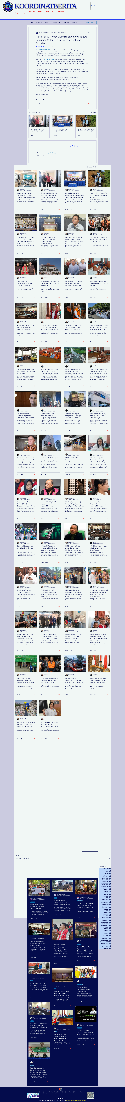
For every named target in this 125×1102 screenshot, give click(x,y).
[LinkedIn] (63, 1098)
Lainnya (74, 22)
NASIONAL (79, 1027)
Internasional (56, 22)
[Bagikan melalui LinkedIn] (43, 99)
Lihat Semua (93, 112)
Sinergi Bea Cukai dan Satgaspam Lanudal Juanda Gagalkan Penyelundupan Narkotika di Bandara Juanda (62, 129)
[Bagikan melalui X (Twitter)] (40, 99)
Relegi (47, 22)
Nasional (39, 22)
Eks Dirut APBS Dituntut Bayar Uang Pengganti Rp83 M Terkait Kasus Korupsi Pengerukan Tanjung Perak (38, 129)
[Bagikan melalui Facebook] (36, 99)
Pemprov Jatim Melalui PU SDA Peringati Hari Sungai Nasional (86, 129)
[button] (81, 22)
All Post (31, 22)
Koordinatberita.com (43, 1091)
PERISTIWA (32, 902)
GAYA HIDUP (80, 984)
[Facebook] (58, 1098)
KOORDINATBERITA (45, 6)
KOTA (31, 980)
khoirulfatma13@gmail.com (77, 1094)
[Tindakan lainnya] (88, 33)
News (47, 94)
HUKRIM (55, 898)
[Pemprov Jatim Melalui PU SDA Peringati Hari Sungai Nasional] (86, 121)
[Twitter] (60, 1098)
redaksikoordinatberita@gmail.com (47, 1095)
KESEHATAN (80, 900)
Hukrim (66, 22)
